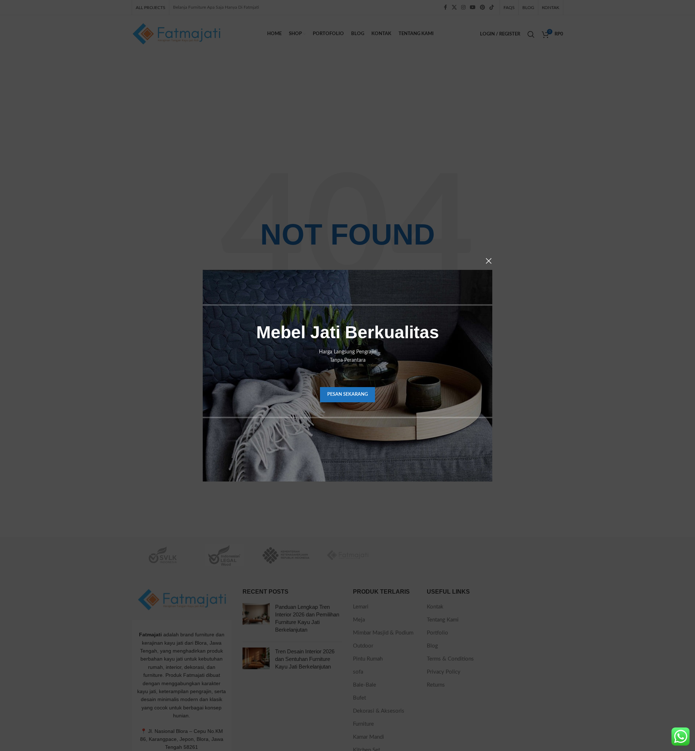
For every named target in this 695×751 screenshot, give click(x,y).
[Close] (489, 261)
